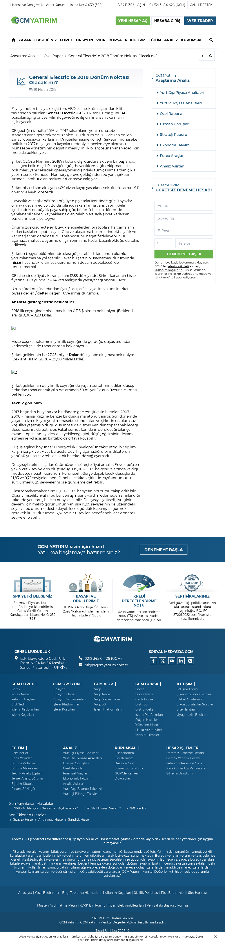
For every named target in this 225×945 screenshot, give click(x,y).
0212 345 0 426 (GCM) (103, 658)
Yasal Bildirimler (47, 892)
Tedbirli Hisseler (147, 735)
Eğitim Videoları (23, 763)
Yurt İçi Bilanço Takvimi (81, 794)
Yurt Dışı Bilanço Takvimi (82, 789)
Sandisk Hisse (78, 819)
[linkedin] (181, 660)
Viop (97, 689)
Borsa (139, 689)
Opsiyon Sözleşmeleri (69, 699)
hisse (16, 262)
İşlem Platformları (25, 709)
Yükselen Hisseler (148, 725)
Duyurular (122, 778)
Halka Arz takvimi (148, 730)
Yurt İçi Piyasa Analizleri (181, 103)
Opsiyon (59, 689)
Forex (15, 689)
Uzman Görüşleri (175, 124)
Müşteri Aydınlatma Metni (57, 905)
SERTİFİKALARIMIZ (192, 596)
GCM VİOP (103, 684)
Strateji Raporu (173, 134)
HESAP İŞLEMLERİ (183, 748)
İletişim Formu (188, 689)
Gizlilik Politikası (146, 892)
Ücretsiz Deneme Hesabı (185, 753)
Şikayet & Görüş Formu (194, 694)
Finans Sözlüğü (23, 789)
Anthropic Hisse (50, 819)
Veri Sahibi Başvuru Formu (167, 905)
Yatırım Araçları (23, 699)
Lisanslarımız (124, 753)
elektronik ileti (178, 266)
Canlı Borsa (144, 699)
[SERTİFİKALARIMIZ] (192, 583)
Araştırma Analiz (24, 55)
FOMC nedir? (137, 808)
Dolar (74, 354)
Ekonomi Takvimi (175, 145)
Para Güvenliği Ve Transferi (187, 768)
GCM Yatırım (69, 922)
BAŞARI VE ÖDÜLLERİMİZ (86, 598)
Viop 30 (100, 704)
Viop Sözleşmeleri (107, 699)
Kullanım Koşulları (117, 892)
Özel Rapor (53, 55)
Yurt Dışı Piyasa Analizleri (182, 92)
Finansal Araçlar (75, 773)
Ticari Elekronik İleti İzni (126, 905)
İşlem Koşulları (22, 715)
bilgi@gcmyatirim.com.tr (106, 665)
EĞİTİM (17, 748)
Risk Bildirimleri (173, 892)
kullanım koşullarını (168, 270)
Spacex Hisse (23, 819)
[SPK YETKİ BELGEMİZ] (33, 583)
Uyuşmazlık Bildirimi (193, 715)
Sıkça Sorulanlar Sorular (195, 704)
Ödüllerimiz (123, 758)
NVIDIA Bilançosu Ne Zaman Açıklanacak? (46, 808)
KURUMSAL (125, 748)
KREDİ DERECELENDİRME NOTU (139, 601)
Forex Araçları (172, 155)
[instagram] (190, 660)
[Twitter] (162, 660)
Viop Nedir (102, 694)
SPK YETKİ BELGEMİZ (32, 596)
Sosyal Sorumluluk (129, 768)
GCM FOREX (22, 684)
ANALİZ (70, 748)
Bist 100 (141, 704)
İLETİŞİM (184, 684)
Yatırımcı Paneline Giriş (184, 763)
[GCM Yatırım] (33, 23)
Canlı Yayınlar (21, 758)
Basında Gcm (125, 763)
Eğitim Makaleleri (24, 768)
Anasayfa (25, 892)
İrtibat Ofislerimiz (190, 699)
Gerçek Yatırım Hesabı (183, 758)
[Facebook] (153, 660)
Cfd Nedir (18, 704)
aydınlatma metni (195, 273)
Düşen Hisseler (146, 720)
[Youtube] (171, 660)
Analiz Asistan (172, 166)
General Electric (60, 113)
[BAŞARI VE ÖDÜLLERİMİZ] (86, 583)
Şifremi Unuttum (179, 773)
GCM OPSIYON (66, 684)
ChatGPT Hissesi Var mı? (102, 808)
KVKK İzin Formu (92, 905)
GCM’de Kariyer (126, 773)
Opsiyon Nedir (63, 694)
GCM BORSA (146, 684)
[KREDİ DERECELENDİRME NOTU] (139, 583)
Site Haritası (186, 709)
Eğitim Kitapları (23, 784)
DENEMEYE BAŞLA (163, 549)
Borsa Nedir (144, 694)
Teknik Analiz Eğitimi (27, 773)
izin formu (161, 277)
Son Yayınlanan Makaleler (31, 803)
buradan (119, 939)
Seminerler (19, 753)
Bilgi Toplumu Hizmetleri (81, 892)
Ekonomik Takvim (77, 778)
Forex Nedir (20, 694)
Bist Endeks (144, 709)
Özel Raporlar (172, 113)
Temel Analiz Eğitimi (27, 778)
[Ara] (211, 40)
